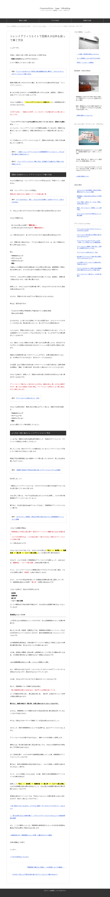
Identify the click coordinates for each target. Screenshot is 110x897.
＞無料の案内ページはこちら (84, 115)
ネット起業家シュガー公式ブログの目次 (88, 58)
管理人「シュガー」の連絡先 (85, 62)
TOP (19, 26)
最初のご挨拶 (23, 20)
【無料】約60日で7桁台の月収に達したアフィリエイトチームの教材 (38, 470)
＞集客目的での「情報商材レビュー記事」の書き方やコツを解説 (31, 835)
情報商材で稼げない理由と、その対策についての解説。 (45, 867)
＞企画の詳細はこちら (82, 176)
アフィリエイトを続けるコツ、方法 (27, 398)
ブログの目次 (55, 20)
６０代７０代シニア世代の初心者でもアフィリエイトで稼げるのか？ (34, 874)
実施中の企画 (87, 20)
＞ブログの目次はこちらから (19, 857)
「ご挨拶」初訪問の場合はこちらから (88, 54)
